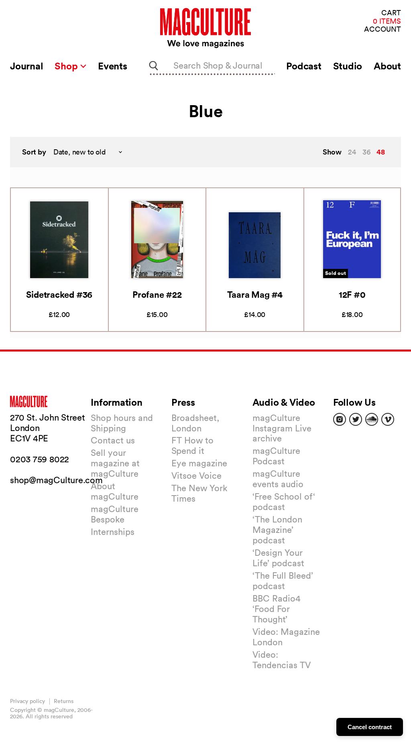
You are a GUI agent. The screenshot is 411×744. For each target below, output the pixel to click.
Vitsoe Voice (196, 475)
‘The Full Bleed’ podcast (282, 580)
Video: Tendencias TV (281, 659)
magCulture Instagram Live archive (281, 428)
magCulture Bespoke (114, 514)
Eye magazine (199, 463)
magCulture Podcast (276, 455)
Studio (347, 66)
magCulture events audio (277, 478)
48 (380, 152)
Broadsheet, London (195, 423)
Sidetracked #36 (59, 294)
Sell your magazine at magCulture (115, 463)
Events (112, 66)
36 (366, 152)
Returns (63, 701)
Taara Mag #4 (255, 294)
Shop (67, 66)
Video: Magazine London (286, 636)
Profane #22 (157, 294)
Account (382, 29)
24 (352, 152)
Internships (112, 531)
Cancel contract (370, 727)
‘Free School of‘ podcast (283, 501)
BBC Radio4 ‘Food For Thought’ (276, 608)
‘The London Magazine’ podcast (277, 529)
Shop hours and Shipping (122, 423)
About (387, 66)
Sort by (34, 152)
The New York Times (199, 493)
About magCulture (114, 491)
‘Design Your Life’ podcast (278, 557)
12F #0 (352, 294)
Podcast (303, 66)
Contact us (113, 440)
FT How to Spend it (192, 445)
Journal (26, 66)
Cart (391, 13)
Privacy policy (27, 701)
